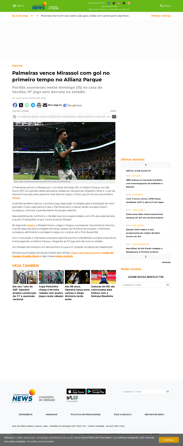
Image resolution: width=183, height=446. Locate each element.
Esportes (17, 65)
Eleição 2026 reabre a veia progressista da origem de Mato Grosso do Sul (143, 233)
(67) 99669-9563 (110, 6)
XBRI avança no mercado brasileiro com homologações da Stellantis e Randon (144, 183)
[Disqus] (64, 341)
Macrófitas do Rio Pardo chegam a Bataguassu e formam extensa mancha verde (144, 251)
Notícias (166, 262)
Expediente (25, 414)
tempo (16, 197)
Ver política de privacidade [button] (40, 441)
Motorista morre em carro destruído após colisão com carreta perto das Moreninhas (88, 15)
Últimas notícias (161, 15)
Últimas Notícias (133, 159)
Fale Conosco (123, 414)
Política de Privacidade (86, 414)
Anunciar (51, 414)
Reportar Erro (154, 414)
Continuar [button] (169, 440)
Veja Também (25, 266)
